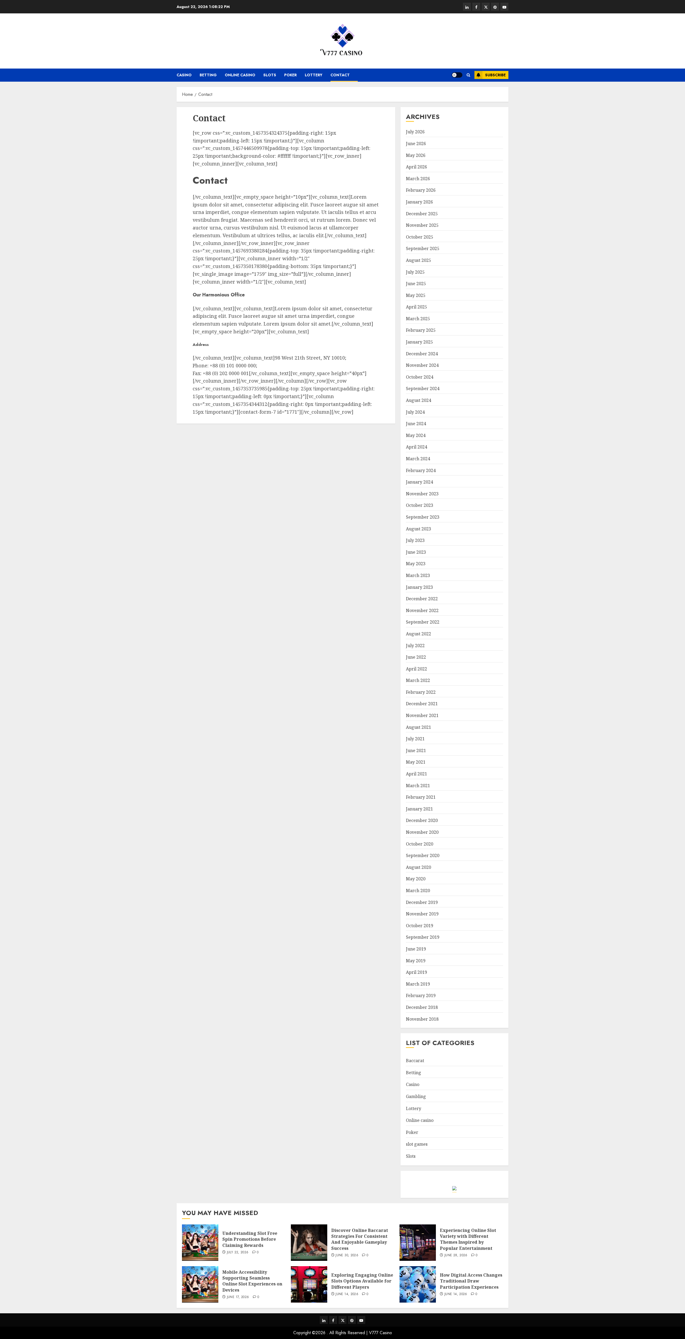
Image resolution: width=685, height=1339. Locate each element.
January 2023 (419, 587)
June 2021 (416, 750)
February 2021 (421, 797)
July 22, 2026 (238, 1252)
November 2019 (422, 914)
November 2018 (422, 1019)
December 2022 (422, 599)
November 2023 (422, 494)
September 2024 (422, 388)
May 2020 (415, 879)
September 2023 (422, 517)
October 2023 (419, 505)
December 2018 (422, 1007)
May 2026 (415, 155)
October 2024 (419, 377)
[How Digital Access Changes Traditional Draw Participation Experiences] (417, 1284)
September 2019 (422, 937)
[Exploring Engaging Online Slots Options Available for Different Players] (309, 1284)
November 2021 (422, 715)
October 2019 (419, 926)
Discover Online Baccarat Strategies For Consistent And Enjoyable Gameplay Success (359, 1239)
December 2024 (422, 354)
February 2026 (421, 190)
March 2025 (418, 319)
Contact (340, 75)
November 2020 (422, 832)
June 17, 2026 (238, 1297)
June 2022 (416, 657)
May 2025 (415, 295)
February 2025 (421, 330)
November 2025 (422, 225)
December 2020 (422, 820)
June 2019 (416, 949)
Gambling (416, 1096)
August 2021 (418, 727)
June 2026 (416, 143)
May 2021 (415, 762)
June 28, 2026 (455, 1255)
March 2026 (418, 179)
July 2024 (415, 412)
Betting (208, 75)
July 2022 (415, 645)
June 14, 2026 (347, 1294)
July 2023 (415, 540)
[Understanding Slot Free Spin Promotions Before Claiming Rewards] (200, 1242)
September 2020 (422, 855)
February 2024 (421, 470)
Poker (290, 75)
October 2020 (419, 844)
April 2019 (416, 972)
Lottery (313, 75)
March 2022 (418, 680)
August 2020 (418, 867)
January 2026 (419, 202)
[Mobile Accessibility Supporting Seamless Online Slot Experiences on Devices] (200, 1284)
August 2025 (418, 260)
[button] (468, 75)
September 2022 (422, 622)
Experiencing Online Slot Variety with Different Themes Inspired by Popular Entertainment (468, 1239)
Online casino (240, 75)
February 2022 (421, 692)
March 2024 (418, 459)
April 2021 (416, 774)
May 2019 (415, 961)
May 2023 (415, 564)
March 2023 (418, 575)
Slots (269, 75)
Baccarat (415, 1060)
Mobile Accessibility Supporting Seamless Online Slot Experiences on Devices (252, 1281)
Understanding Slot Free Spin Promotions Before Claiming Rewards (249, 1239)
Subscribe (495, 75)
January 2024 (419, 482)
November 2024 (422, 365)
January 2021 (419, 809)
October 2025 (419, 237)
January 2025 (419, 342)
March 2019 (418, 984)
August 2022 (418, 634)
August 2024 (418, 400)
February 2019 (421, 995)
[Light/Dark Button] (457, 75)
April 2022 (416, 669)
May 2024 (415, 435)
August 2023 (418, 529)
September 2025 (422, 248)
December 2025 (422, 214)
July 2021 (415, 739)
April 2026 (416, 167)
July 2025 (415, 272)
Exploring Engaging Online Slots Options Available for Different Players (362, 1281)
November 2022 (422, 610)
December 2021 (422, 704)
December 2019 (422, 902)
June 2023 (416, 552)
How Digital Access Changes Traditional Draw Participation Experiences (471, 1281)
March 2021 (418, 786)
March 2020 (418, 890)
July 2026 (415, 132)
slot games (417, 1144)
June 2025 (416, 283)
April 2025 (416, 307)
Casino (184, 75)
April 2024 (416, 447)
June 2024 (416, 424)
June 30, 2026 (347, 1255)
